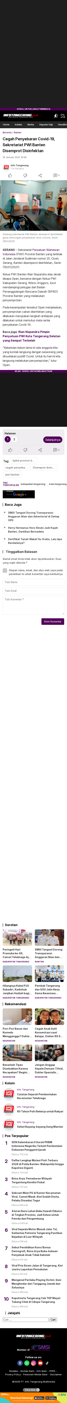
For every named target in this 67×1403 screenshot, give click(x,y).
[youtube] (40, 1363)
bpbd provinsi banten (25, 460)
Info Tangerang (20, 165)
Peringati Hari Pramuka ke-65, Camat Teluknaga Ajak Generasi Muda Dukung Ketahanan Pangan (17, 959)
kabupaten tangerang (33, 484)
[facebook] (20, 1363)
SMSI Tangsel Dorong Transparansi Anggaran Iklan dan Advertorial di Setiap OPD (33, 516)
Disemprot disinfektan (45, 467)
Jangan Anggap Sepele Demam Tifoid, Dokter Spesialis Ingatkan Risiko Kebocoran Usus (49, 1072)
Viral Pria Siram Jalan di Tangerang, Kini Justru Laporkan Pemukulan (37, 1267)
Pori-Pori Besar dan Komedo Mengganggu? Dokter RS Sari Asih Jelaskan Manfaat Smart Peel (17, 1036)
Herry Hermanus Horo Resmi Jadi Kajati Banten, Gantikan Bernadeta (33, 529)
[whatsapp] (26, 1363)
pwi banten (12, 474)
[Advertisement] (33, 54)
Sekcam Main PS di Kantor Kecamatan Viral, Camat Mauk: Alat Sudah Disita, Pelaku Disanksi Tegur (36, 1196)
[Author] (6, 167)
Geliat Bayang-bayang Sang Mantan (40, 1126)
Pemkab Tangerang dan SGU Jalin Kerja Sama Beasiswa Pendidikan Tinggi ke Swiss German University (48, 995)
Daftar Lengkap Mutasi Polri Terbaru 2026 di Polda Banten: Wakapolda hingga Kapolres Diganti (38, 1164)
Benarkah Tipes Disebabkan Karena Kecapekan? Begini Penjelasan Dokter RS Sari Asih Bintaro (17, 1072)
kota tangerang (58, 484)
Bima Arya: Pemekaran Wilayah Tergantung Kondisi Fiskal (32, 1180)
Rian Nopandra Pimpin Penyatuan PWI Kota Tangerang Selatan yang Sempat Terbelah (31, 336)
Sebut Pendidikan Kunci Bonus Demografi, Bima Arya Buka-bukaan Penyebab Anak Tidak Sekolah (35, 1251)
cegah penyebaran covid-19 (17, 467)
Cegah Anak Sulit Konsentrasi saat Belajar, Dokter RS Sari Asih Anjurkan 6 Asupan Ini (49, 1036)
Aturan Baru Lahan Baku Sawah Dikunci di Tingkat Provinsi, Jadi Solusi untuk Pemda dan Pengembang (37, 1214)
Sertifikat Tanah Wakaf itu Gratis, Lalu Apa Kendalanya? (35, 541)
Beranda (7, 132)
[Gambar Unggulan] (33, 205)
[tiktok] (47, 1363)
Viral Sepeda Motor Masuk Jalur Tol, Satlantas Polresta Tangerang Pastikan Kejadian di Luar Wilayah (37, 1233)
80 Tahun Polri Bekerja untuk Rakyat (40, 1111)
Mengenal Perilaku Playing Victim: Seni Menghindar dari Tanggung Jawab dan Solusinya (36, 1283)
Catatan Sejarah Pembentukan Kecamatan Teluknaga (37, 1096)
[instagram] (33, 1363)
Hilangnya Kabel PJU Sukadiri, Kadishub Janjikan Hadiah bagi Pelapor (16, 991)
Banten (17, 132)
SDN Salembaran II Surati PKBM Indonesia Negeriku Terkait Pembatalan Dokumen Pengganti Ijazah (37, 1146)
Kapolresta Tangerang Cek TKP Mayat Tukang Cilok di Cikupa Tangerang (36, 1300)
